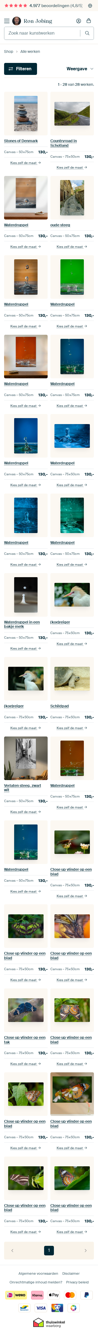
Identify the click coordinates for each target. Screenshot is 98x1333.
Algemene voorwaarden (38, 1273)
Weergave (77, 69)
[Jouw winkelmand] (89, 21)
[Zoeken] (87, 33)
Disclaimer (71, 1273)
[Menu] (7, 21)
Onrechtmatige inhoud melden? (36, 1282)
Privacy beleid (77, 1282)
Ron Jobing (38, 21)
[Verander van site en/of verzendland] (90, 5)
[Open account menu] (79, 21)
